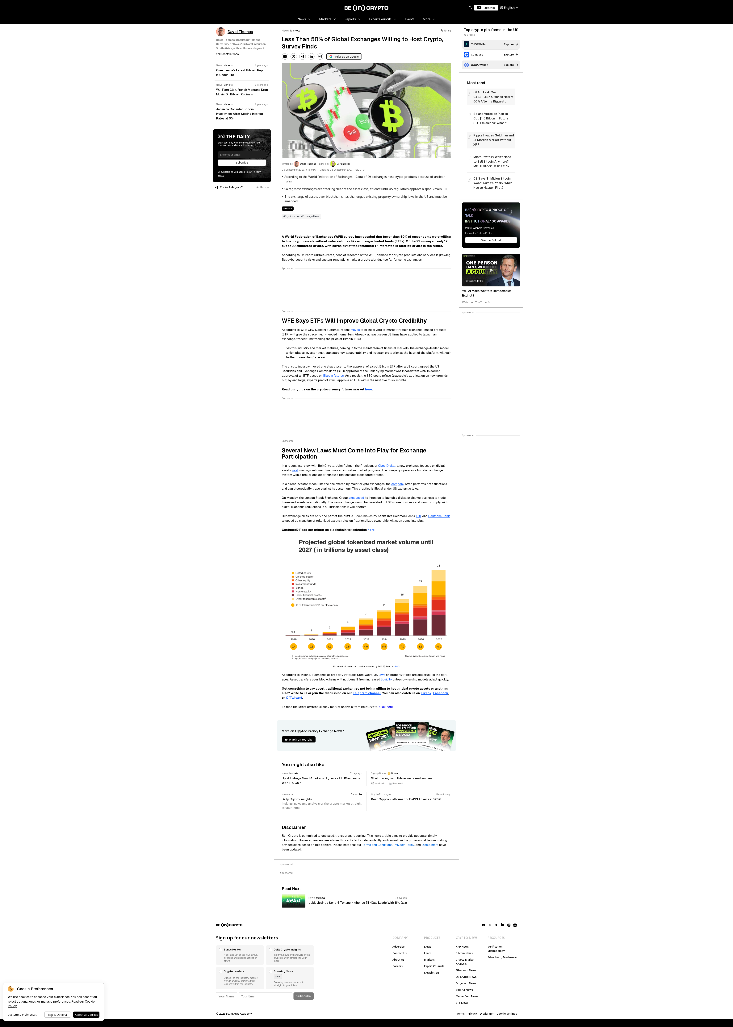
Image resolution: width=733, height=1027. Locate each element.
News (285, 30)
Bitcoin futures (333, 376)
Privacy (472, 1013)
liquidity (386, 679)
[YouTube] (285, 56)
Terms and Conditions (377, 845)
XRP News (462, 946)
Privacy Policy (404, 845)
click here (386, 707)
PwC (397, 666)
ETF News (462, 1002)
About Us (398, 959)
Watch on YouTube (474, 302)
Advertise (398, 946)
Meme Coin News (467, 996)
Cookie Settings (507, 1013)
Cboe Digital (387, 466)
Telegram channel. (367, 693)
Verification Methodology (496, 949)
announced (356, 498)
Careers (397, 966)
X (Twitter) (294, 698)
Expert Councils (434, 966)
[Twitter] (294, 56)
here (368, 389)
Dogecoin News (466, 983)
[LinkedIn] (311, 56)
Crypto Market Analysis (465, 962)
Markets (295, 30)
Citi (418, 516)
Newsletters (431, 972)
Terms (460, 1013)
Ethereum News (466, 970)
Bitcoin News (464, 953)
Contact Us (399, 953)
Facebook (440, 693)
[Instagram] (320, 56)
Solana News (464, 990)
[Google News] (515, 925)
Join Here (260, 187)
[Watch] (491, 270)
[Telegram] (302, 56)
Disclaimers (429, 845)
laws (382, 675)
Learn (428, 953)
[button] (240, 955)
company (397, 484)
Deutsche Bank (439, 516)
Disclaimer (487, 1013)
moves (355, 330)
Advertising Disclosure (502, 957)
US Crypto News (466, 977)
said (295, 470)
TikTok (426, 693)
